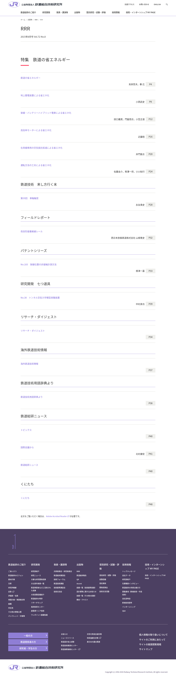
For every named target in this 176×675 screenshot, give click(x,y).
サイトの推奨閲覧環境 (150, 644)
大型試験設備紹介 (37, 594)
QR (78, 579)
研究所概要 (12, 587)
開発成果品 (103, 587)
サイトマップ (145, 649)
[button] (167, 4)
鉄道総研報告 (81, 575)
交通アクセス (129, 4)
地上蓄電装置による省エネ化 (35, 95)
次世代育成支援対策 (94, 634)
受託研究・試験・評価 (107, 575)
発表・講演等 (60, 564)
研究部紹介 (35, 571)
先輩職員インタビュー (130, 583)
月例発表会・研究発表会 (63, 571)
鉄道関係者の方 (28, 641)
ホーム (23, 20)
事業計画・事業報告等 (16, 599)
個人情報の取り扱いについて (153, 634)
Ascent (79, 583)
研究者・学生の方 (28, 648)
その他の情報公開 (14, 612)
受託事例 (102, 583)
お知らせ (64, 634)
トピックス (27, 429)
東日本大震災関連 (93, 642)
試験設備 (102, 579)
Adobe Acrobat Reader (56, 516)
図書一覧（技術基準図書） (86, 587)
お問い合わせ (144, 4)
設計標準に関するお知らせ (86, 591)
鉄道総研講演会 (59, 575)
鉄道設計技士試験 (67, 642)
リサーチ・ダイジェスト (33, 330)
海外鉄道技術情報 (29, 363)
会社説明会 (126, 598)
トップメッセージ (128, 571)
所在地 (10, 608)
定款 (10, 591)
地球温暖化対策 (92, 638)
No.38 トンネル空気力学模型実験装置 (40, 297)
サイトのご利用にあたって (152, 639)
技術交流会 (58, 591)
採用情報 (126, 564)
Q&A (124, 611)
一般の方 (28, 635)
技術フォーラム (59, 579)
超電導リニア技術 (37, 611)
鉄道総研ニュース (29, 464)
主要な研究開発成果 (38, 579)
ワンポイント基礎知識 (39, 615)
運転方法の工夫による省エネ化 (36, 165)
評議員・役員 (13, 596)
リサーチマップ (37, 603)
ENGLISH (157, 4)
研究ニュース (36, 575)
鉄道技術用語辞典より (32, 396)
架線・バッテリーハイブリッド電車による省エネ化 (46, 112)
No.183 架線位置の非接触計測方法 (39, 264)
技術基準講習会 (59, 587)
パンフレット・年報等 (16, 616)
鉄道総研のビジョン (15, 575)
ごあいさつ (12, 571)
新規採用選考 (127, 603)
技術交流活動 (104, 591)
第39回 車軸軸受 (29, 198)
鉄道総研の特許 (37, 598)
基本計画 (12, 579)
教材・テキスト (82, 599)
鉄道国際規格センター (69, 649)
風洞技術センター (37, 607)
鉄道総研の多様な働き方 (131, 587)
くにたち (25, 497)
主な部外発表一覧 (37, 583)
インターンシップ (128, 607)
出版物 (30, 20)
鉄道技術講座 (59, 583)
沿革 (10, 583)
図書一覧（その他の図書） (86, 596)
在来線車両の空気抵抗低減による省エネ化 (41, 147)
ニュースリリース (67, 638)
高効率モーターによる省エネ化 (36, 130)
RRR (36, 20)
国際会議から (27, 447)
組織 (10, 604)
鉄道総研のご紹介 (17, 564)
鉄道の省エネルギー (30, 77)
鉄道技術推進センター (69, 645)
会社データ (126, 575)
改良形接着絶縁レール (32, 231)
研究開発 (35, 564)
